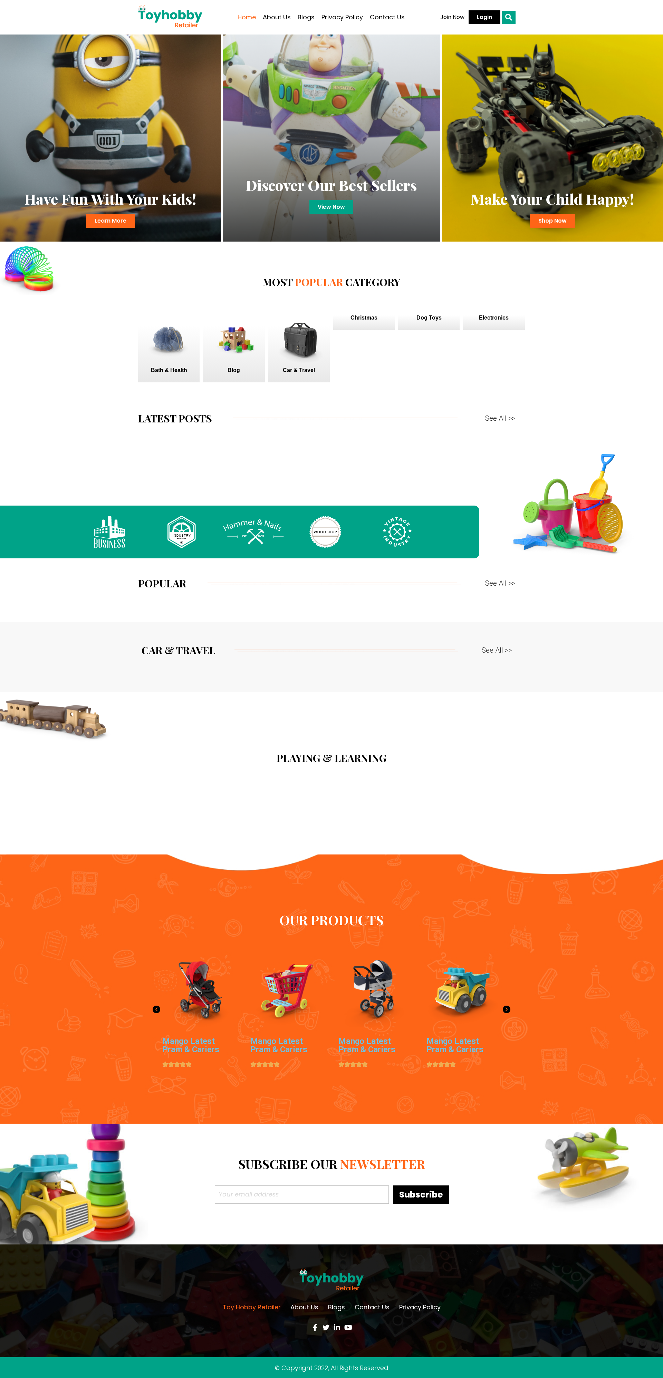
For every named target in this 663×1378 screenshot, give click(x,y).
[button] (452, 17)
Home (247, 17)
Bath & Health (169, 370)
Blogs (306, 17)
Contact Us (387, 17)
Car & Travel (299, 370)
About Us (277, 17)
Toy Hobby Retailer (252, 1307)
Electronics (494, 318)
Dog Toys (429, 318)
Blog (234, 370)
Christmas (363, 318)
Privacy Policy (342, 17)
